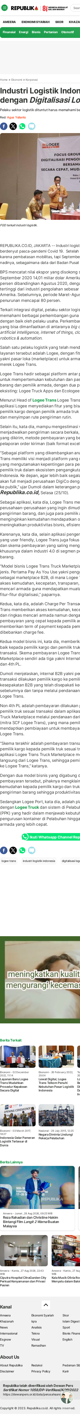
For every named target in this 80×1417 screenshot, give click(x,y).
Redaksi (36, 1365)
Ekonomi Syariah (36, 22)
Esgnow (5, 1339)
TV (2, 1345)
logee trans (8, 861)
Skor (66, 1315)
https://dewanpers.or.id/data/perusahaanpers (34, 1394)
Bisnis (36, 32)
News (4, 1327)
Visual (35, 1339)
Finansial (9, 32)
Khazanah (6, 1321)
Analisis (36, 1327)
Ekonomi (16, 79)
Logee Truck (27, 807)
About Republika (11, 1365)
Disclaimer (7, 1371)
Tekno (35, 1333)
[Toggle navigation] (4, 7)
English (67, 1339)
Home (4, 79)
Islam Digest (71, 1321)
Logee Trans (44, 400)
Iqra (34, 1321)
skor (59, 22)
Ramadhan (38, 1345)
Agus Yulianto (16, 117)
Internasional (8, 1333)
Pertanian (51, 32)
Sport (66, 1327)
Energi (23, 32)
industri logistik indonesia (39, 861)
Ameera (5, 1315)
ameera (9, 22)
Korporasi (32, 79)
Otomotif (67, 32)
